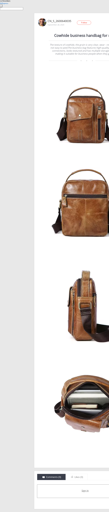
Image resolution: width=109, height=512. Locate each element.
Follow (84, 22)
